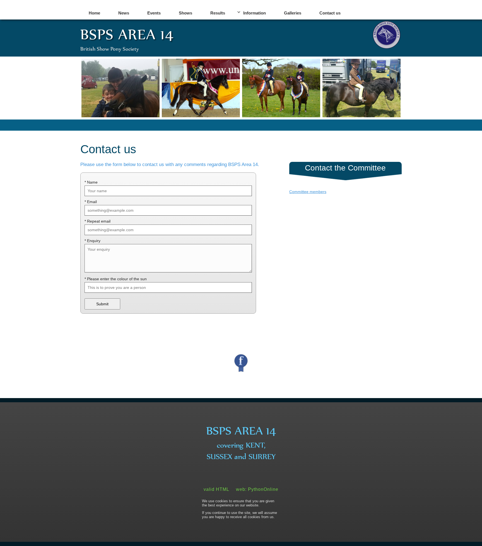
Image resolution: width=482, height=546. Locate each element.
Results (217, 13)
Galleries (292, 13)
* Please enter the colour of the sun (116, 279)
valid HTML (216, 489)
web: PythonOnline (257, 489)
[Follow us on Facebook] (241, 363)
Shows (185, 13)
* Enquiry (92, 240)
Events (154, 13)
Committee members (307, 191)
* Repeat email (97, 221)
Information (254, 13)
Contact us (330, 13)
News (123, 13)
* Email (91, 201)
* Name (91, 182)
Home (94, 13)
